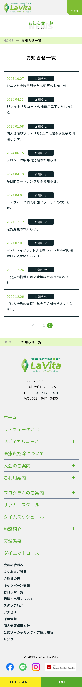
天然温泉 (13, 541)
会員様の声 (12, 578)
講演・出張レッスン (19, 598)
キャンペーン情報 (17, 585)
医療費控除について (24, 453)
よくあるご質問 (15, 571)
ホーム (10, 417)
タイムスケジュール (24, 516)
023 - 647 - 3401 (46, 392)
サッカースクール (22, 504)
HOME (8, 40)
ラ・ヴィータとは (22, 429)
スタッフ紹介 (14, 605)
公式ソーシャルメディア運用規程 (29, 632)
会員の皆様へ (14, 564)
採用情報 (10, 618)
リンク (9, 639)
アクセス (10, 612)
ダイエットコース (22, 553)
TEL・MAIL (20, 682)
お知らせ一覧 (14, 592)
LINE (62, 682)
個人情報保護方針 (17, 625)
